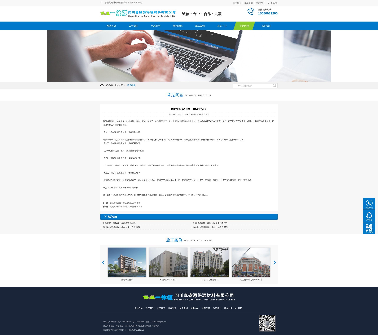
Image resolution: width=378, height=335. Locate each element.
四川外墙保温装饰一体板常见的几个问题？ (122, 227)
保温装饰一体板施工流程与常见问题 (119, 223)
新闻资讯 (178, 25)
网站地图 (228, 308)
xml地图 (238, 308)
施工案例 (248, 3)
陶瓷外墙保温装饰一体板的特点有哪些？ (126, 207)
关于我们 (237, 3)
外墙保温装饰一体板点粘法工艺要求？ (125, 203)
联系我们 (260, 3)
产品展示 (155, 25)
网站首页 (111, 25)
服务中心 (222, 25)
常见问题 (244, 25)
